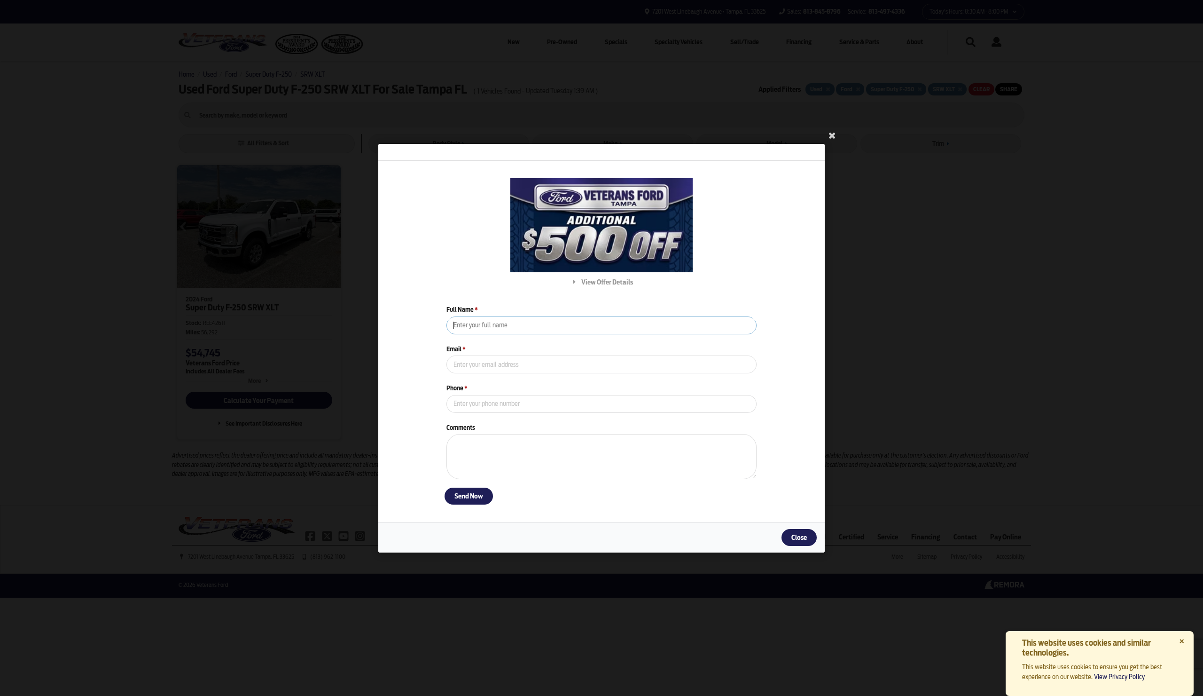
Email (456, 348)
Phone (457, 388)
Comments (460, 427)
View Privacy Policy (1119, 676)
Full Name (462, 309)
